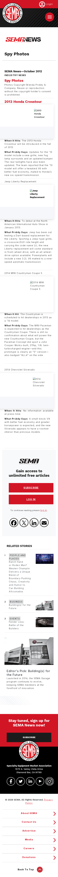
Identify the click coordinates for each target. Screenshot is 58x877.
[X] (24, 522)
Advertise (29, 830)
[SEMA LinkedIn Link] (29, 781)
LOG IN (31, 499)
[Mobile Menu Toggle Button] (49, 17)
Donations (29, 857)
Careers (29, 848)
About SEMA (29, 813)
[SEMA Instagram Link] (48, 781)
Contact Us (29, 822)
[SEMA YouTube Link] (39, 781)
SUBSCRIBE (31, 487)
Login (49, 4)
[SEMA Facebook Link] (10, 781)
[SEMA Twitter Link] (19, 781)
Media (29, 839)
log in (43, 510)
